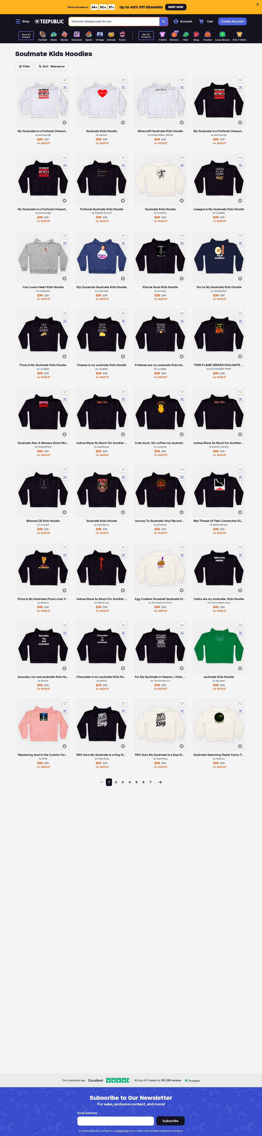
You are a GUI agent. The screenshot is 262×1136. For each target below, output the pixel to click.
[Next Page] (160, 782)
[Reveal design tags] (64, 122)
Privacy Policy (123, 1131)
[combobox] (114, 21)
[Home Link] (49, 21)
